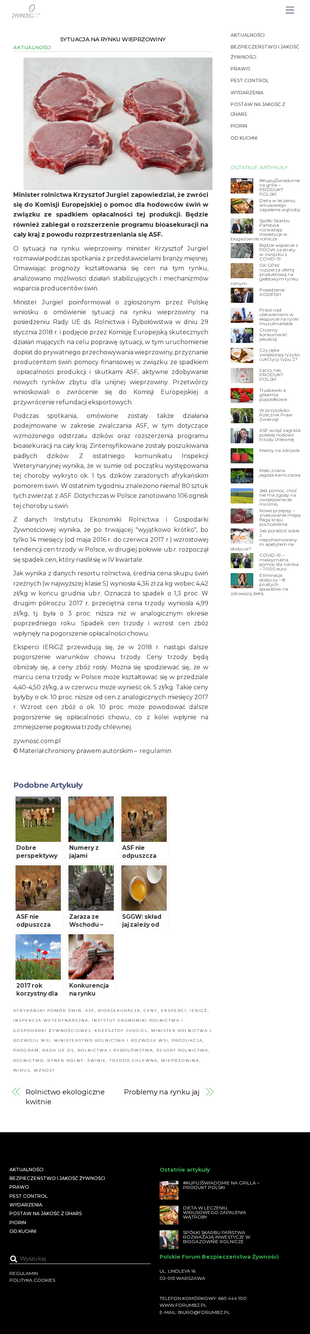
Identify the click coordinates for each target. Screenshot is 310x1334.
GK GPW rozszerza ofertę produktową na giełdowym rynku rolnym (264, 274)
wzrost (44, 1070)
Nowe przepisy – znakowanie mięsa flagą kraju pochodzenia (280, 517)
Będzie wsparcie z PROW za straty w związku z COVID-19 (278, 252)
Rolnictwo (28, 1060)
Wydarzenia (247, 92)
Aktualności (32, 47)
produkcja (187, 1040)
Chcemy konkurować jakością (273, 334)
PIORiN (239, 126)
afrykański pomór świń (47, 1010)
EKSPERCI (173, 1010)
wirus (21, 1070)
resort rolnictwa (182, 1050)
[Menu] (290, 10)
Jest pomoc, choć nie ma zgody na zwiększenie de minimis (278, 497)
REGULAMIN (23, 1273)
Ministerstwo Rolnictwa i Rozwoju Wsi (111, 1040)
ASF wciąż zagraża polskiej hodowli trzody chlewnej (280, 435)
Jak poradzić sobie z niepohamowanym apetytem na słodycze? (265, 539)
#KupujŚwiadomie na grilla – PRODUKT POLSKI (279, 187)
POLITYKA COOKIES (32, 1280)
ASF (90, 1010)
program (26, 1050)
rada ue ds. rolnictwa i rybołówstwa (97, 1050)
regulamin (155, 750)
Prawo (240, 69)
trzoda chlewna (134, 1060)
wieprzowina (180, 1060)
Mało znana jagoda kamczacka (280, 472)
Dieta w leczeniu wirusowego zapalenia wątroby (280, 205)
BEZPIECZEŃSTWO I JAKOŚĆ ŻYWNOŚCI (57, 1178)
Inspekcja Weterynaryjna (50, 1020)
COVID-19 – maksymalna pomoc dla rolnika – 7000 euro (279, 562)
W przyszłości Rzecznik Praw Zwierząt (276, 415)
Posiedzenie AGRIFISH (272, 292)
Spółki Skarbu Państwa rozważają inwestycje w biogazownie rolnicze (260, 229)
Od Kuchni (244, 138)
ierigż (199, 1010)
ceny (151, 1010)
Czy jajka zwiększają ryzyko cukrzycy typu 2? (279, 355)
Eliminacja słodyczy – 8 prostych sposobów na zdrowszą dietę (259, 584)
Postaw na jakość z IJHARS (45, 1213)
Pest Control (250, 80)
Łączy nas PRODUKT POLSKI (271, 375)
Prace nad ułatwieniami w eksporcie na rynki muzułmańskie (279, 317)
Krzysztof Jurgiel (121, 1030)
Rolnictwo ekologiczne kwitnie (65, 1097)
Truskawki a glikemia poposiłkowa (273, 395)
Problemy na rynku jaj (162, 1092)
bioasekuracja (119, 1010)
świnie (96, 1060)
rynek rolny (65, 1060)
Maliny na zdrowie (279, 450)
